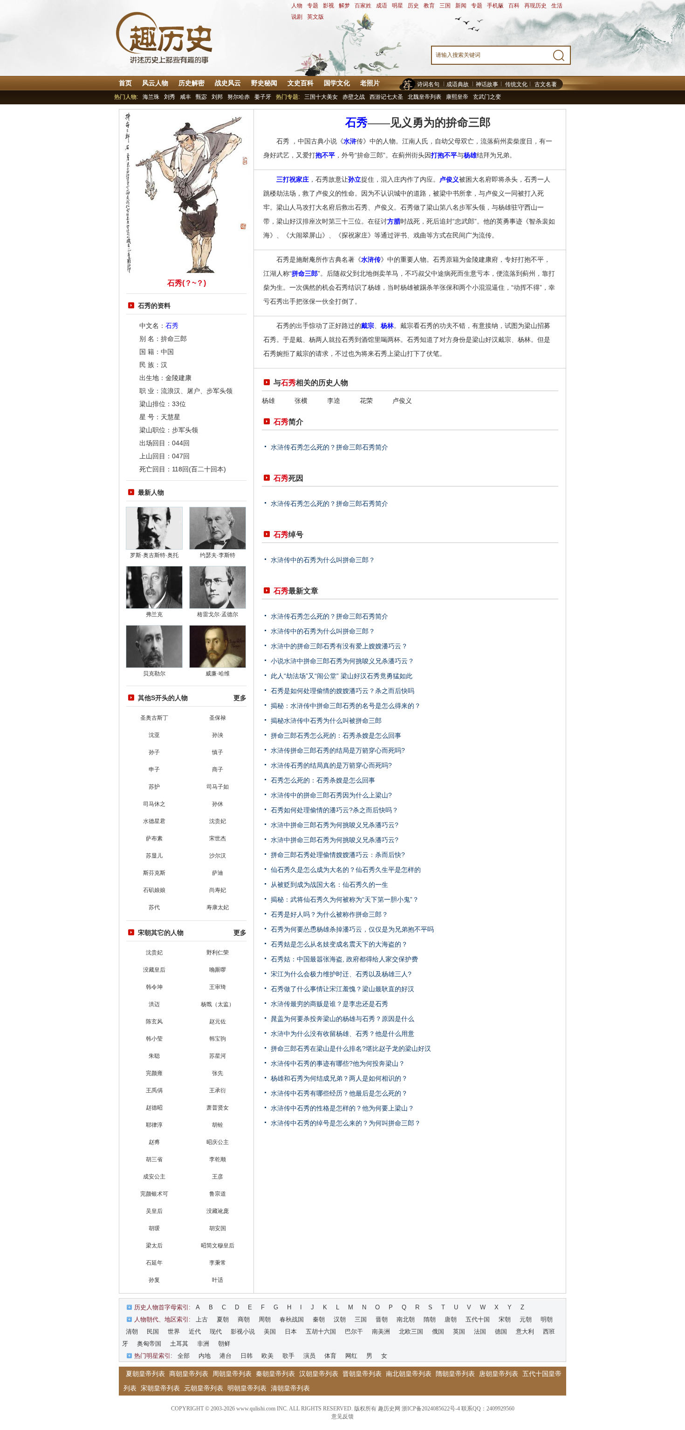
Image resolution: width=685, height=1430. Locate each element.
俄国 (438, 1331)
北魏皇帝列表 (424, 97)
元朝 (526, 1319)
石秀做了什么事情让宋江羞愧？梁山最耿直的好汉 (342, 989)
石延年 (154, 1263)
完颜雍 (154, 1073)
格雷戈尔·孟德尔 (217, 614)
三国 (445, 5)
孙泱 (217, 735)
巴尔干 (354, 1331)
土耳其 (179, 1343)
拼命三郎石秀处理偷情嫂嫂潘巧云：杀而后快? (338, 854)
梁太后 (154, 1245)
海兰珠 (151, 97)
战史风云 (228, 83)
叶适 (217, 1280)
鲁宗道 (217, 1194)
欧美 (267, 1355)
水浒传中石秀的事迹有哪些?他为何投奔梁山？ (338, 1063)
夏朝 (223, 1319)
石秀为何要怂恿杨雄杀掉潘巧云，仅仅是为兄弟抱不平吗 (352, 929)
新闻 (460, 5)
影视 (328, 5)
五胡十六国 (321, 1331)
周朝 (265, 1319)
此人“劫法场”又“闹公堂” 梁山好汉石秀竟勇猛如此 (341, 676)
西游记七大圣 (386, 97)
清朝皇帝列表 (290, 1388)
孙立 (354, 179)
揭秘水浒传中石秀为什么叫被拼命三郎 (326, 720)
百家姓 (363, 5)
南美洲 (381, 1331)
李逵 (333, 400)
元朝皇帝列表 (203, 1388)
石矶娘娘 (154, 890)
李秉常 (217, 1263)
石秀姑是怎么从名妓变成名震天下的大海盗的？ (339, 944)
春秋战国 (292, 1319)
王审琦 (217, 987)
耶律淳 (154, 1125)
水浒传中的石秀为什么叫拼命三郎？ (323, 560)
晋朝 (382, 1319)
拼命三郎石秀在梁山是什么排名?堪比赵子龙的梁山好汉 (351, 1048)
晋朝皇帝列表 (362, 1373)
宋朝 (505, 1319)
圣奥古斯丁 (154, 718)
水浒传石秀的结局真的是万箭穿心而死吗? (331, 765)
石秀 (171, 325)
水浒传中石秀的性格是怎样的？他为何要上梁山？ (342, 1108)
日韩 (246, 1355)
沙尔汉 (217, 855)
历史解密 (191, 83)
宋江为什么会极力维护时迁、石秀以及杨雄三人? (341, 974)
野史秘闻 (264, 83)
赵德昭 (154, 1107)
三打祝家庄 (292, 179)
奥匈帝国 (149, 1343)
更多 (240, 697)
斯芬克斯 (154, 873)
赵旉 (154, 1142)
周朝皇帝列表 (232, 1373)
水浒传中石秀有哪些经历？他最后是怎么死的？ (339, 1093)
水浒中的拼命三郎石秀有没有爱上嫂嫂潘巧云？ (339, 646)
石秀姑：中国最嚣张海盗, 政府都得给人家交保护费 (344, 959)
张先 (217, 1073)
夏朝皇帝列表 (145, 1373)
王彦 (217, 1176)
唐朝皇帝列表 (498, 1373)
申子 (154, 769)
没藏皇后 (154, 970)
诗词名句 (428, 84)
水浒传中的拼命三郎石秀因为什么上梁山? (331, 795)
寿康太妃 (217, 907)
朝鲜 (224, 1343)
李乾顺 (217, 1159)
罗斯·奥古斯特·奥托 (154, 555)
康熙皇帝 (457, 97)
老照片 (370, 83)
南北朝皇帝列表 (409, 1373)
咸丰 (185, 97)
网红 (351, 1355)
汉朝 (340, 1319)
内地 (205, 1355)
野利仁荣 (217, 952)
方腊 (393, 221)
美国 (270, 1331)
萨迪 (217, 873)
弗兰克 (154, 614)
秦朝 (319, 1319)
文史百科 (301, 83)
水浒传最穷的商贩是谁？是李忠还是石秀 (329, 1004)
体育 (330, 1355)
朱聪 (154, 1056)
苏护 (154, 786)
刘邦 (217, 97)
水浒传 (371, 259)
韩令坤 (154, 987)
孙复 (154, 1280)
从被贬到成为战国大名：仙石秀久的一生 (329, 884)
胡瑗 (154, 1228)
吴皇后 (154, 1211)
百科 (514, 5)
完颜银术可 (154, 1194)
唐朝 (451, 1319)
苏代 (154, 907)
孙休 (217, 804)
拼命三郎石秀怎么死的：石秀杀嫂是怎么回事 (336, 735)
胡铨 (217, 1125)
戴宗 (367, 325)
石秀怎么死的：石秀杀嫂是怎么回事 (323, 780)
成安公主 (154, 1176)
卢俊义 (449, 179)
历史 (413, 5)
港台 (225, 1355)
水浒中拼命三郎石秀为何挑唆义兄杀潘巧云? (334, 825)
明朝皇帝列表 (247, 1388)
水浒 (349, 141)
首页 (125, 83)
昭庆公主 (217, 1142)
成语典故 (457, 84)
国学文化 (337, 83)
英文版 (315, 17)
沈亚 (154, 735)
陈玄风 (154, 1021)
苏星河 (217, 1056)
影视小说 (243, 1331)
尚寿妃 (217, 890)
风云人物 (155, 83)
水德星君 (154, 821)
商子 (217, 769)
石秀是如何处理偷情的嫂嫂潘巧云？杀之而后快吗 (342, 691)
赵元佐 (217, 1021)
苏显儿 (154, 855)
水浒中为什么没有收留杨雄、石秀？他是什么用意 (342, 1033)
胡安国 (217, 1228)
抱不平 (325, 155)
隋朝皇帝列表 (455, 1373)
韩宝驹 (217, 1038)
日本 (291, 1331)
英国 (459, 1331)
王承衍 (217, 1090)
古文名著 (545, 84)
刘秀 (169, 97)
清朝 (132, 1331)
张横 (301, 400)
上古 (202, 1319)
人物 (296, 5)
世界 (174, 1331)
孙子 (154, 752)
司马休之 (154, 804)
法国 (480, 1331)
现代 (216, 1331)
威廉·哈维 (218, 673)
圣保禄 (217, 718)
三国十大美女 (321, 97)
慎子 (217, 752)
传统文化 (516, 84)
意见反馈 (342, 1416)
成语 (381, 5)
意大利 (525, 1331)
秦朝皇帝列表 (275, 1373)
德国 (501, 1331)
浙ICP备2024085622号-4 (431, 1408)
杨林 (387, 325)
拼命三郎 (305, 273)
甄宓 (201, 97)
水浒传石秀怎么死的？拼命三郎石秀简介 (329, 447)
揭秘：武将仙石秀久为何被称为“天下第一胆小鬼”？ (345, 899)
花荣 (366, 400)
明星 (397, 5)
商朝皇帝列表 (188, 1373)
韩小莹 (154, 1038)
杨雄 (470, 155)
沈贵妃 (217, 821)
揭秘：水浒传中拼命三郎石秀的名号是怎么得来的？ (346, 705)
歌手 (288, 1355)
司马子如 (217, 786)
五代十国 (478, 1319)
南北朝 (406, 1319)
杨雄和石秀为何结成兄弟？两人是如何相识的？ (339, 1078)
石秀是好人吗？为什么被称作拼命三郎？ (329, 914)
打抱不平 (444, 155)
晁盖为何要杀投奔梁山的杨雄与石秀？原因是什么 (342, 1018)
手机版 (495, 5)
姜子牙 (262, 97)
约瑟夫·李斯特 (217, 555)
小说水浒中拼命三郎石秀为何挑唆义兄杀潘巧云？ (342, 661)
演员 (309, 1355)
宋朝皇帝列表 (160, 1388)
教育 (429, 5)
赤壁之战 (353, 97)
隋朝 (430, 1319)
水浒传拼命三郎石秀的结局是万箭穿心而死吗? (338, 750)
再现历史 (535, 5)
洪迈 (154, 1004)
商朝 (244, 1319)
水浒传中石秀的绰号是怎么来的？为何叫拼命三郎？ (346, 1123)
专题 (312, 5)
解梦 (344, 5)
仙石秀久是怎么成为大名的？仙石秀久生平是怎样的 (346, 869)
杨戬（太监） (217, 1004)
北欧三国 (411, 1331)
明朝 (547, 1319)
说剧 (296, 17)
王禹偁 (154, 1090)
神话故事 (487, 84)
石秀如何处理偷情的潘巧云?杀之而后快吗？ (334, 810)
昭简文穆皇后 (217, 1245)
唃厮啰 (217, 970)
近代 (195, 1331)
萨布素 (154, 838)
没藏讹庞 (217, 1211)
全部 (184, 1355)
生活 (556, 5)
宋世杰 (217, 838)
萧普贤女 (217, 1107)
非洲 (203, 1343)
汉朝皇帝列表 (318, 1373)
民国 (153, 1331)
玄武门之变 (487, 97)
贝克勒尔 (154, 673)
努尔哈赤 (238, 97)
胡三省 (154, 1159)
